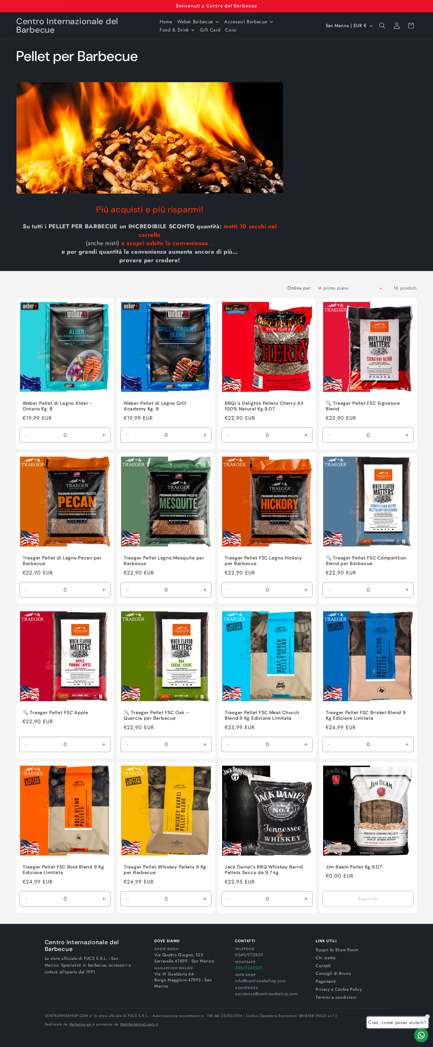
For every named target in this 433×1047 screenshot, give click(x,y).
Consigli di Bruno (333, 973)
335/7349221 (248, 968)
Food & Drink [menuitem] (174, 30)
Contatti (323, 966)
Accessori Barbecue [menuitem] (245, 21)
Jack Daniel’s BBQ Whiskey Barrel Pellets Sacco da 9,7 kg (264, 870)
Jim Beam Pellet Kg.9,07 (354, 867)
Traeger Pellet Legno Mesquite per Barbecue (164, 561)
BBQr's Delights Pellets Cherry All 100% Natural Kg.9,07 (264, 406)
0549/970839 (249, 955)
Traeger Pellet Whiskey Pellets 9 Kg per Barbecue (165, 870)
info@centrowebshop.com (260, 981)
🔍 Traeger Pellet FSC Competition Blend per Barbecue (366, 561)
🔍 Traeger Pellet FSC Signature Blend (363, 406)
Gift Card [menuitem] (210, 30)
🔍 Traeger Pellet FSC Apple (55, 712)
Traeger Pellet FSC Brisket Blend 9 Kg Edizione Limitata (366, 715)
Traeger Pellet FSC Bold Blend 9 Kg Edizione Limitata (63, 870)
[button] (382, 26)
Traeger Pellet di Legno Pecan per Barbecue (62, 561)
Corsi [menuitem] (230, 30)
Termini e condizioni (336, 997)
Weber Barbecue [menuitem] (195, 21)
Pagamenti (326, 981)
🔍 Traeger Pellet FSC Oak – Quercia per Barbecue (156, 715)
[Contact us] (421, 1035)
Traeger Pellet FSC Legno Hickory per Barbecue (263, 561)
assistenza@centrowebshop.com (266, 994)
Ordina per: (299, 288)
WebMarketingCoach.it (139, 1024)
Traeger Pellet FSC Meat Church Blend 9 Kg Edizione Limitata (262, 715)
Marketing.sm (80, 1024)
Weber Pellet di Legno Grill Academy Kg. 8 (155, 406)
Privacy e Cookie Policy (339, 989)
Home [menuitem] (166, 21)
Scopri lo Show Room (337, 950)
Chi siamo (326, 958)
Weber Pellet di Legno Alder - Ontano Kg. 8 (57, 406)
